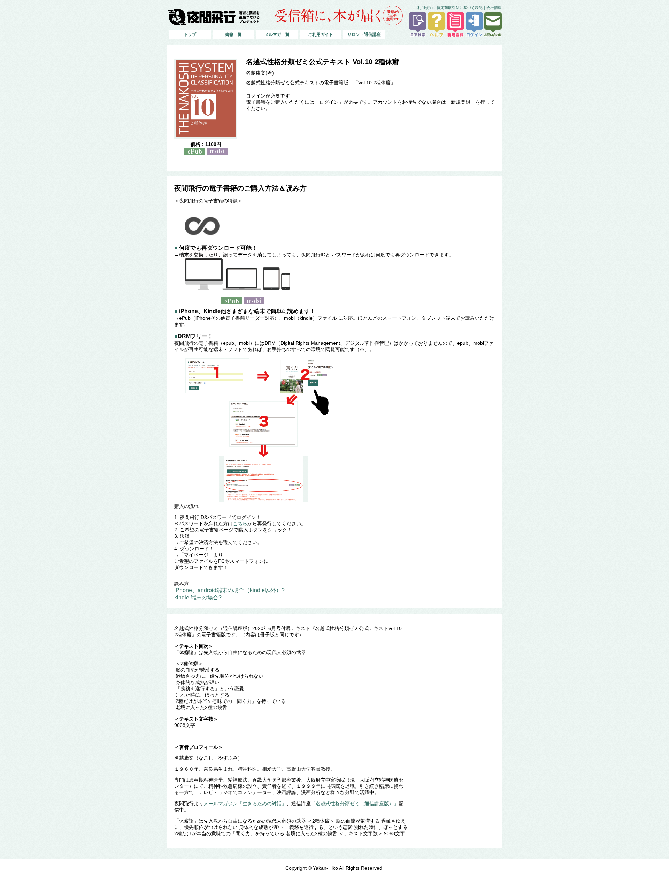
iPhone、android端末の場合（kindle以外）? (229, 590)
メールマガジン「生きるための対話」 (244, 803)
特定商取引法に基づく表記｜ (461, 8)
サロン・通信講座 (364, 34)
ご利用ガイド (320, 34)
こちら (240, 523)
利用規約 (425, 8)
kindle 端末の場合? (198, 597)
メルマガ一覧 (277, 34)
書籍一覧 (233, 34)
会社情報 (494, 8)
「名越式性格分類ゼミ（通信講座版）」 (355, 803)
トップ (190, 34)
